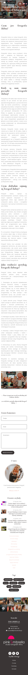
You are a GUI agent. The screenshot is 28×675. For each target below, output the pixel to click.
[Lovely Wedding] (3, 503)
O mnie (14, 663)
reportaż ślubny (14, 557)
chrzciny (6, 583)
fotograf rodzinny (14, 590)
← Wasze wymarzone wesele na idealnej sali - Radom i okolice (14, 396)
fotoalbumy (14, 546)
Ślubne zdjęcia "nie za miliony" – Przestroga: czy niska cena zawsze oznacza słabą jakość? (17, 505)
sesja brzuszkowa (14, 560)
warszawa (21, 583)
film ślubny (14, 544)
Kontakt (14, 669)
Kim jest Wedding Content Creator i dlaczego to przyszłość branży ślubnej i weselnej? (17, 513)
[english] (26, 3)
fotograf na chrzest (18, 579)
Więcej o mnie (13, 490)
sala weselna (13, 583)
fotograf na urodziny (14, 549)
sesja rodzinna (14, 562)
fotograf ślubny (8, 579)
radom (9, 586)
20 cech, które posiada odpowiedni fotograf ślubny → (14, 402)
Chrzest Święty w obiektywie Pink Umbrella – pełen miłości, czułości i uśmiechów (17, 522)
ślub (14, 568)
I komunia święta (14, 536)
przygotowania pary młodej (14, 554)
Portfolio (14, 666)
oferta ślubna (14, 552)
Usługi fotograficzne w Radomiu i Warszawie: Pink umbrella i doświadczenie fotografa (17, 530)
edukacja (14, 541)
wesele (14, 565)
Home (14, 660)
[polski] (23, 3)
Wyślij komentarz (8, 452)
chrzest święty (14, 538)
